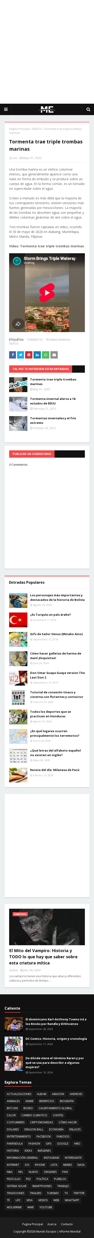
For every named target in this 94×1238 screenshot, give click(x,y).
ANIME (29, 1101)
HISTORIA (13, 1151)
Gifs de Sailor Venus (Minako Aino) (56, 634)
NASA (81, 1165)
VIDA (29, 1200)
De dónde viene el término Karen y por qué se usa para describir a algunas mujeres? (55, 1062)
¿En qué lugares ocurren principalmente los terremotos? (54, 733)
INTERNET (13, 1165)
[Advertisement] (47, 52)
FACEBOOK (44, 1136)
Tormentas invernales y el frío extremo (53, 420)
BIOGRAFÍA (67, 1101)
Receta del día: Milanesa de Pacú (54, 770)
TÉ (8, 1200)
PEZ (28, 1179)
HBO (77, 1144)
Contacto (67, 1224)
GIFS (48, 1144)
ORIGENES (50, 1172)
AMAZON (58, 1094)
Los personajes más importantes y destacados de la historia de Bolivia (57, 597)
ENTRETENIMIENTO (19, 1136)
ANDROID (76, 1094)
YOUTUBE (45, 1207)
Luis (14, 158)
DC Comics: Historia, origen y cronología (56, 1039)
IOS (27, 1165)
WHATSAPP (72, 1200)
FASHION (34, 1144)
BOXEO (28, 1108)
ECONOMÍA (56, 1129)
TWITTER (78, 1193)
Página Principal (19, 129)
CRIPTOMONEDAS (41, 1122)
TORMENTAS (35, 340)
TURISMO (53, 1193)
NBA (10, 1172)
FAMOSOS (63, 1136)
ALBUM (41, 1094)
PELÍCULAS (13, 1179)
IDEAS (28, 1151)
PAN (65, 1172)
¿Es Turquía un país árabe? (50, 614)
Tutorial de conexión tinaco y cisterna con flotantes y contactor (56, 694)
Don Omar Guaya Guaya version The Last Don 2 (57, 675)
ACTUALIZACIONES (19, 1094)
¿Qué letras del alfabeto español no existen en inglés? (55, 752)
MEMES (67, 1165)
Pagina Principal (32, 1224)
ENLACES (75, 1129)
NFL (20, 1172)
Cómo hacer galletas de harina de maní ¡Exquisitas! (55, 655)
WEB (56, 1200)
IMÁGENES (44, 1151)
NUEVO (33, 1172)
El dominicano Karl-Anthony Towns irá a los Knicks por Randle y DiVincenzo (56, 1021)
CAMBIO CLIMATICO (34, 1115)
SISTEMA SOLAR (16, 1186)
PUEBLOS (60, 1179)
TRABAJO (63, 1186)
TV (66, 1193)
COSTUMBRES (15, 1122)
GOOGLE (62, 1144)
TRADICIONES (15, 1193)
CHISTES (58, 1115)
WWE (30, 1207)
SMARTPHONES (42, 1186)
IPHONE (40, 1165)
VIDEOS (36, 129)
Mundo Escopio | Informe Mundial (58, 1231)
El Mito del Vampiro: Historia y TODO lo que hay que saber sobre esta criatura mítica (43, 957)
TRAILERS (35, 1193)
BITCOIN (12, 1108)
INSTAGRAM (51, 1158)
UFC (18, 1200)
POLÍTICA (42, 1179)
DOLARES (13, 1129)
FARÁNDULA (15, 1144)
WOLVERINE (14, 1207)
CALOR (11, 1115)
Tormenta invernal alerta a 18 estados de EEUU (52, 401)
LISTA (54, 1165)
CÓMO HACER (68, 1122)
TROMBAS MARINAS (57, 340)
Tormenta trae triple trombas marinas (53, 381)
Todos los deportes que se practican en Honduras (50, 714)
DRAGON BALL (33, 1129)
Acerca (51, 1224)
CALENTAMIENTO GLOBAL (55, 1108)
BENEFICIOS (46, 1101)
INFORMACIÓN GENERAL (22, 1158)
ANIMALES (13, 1101)
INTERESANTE (73, 1158)
